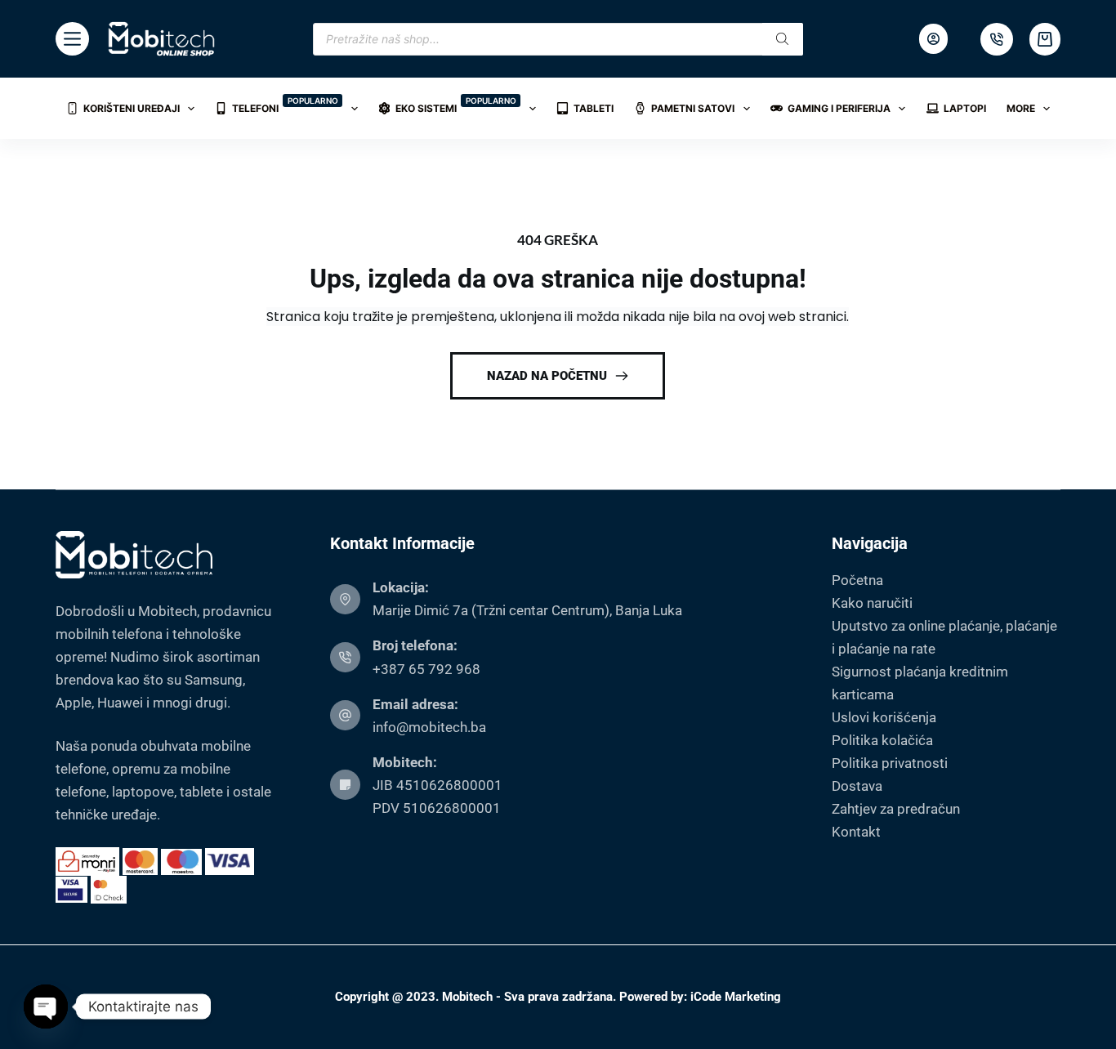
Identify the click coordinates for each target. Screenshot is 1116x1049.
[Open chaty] (46, 1006)
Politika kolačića (882, 740)
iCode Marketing (735, 996)
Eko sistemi (455, 105)
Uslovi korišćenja (884, 717)
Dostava (857, 786)
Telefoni (285, 105)
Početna (857, 580)
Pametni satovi (692, 108)
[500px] (996, 39)
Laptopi (965, 108)
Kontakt (856, 832)
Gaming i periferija (839, 108)
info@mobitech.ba (429, 727)
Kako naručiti (872, 603)
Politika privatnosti (890, 763)
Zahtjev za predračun (896, 809)
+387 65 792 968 (426, 669)
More (1021, 108)
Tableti (594, 108)
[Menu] (72, 39)
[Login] (933, 39)
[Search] (782, 39)
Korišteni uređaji (131, 108)
